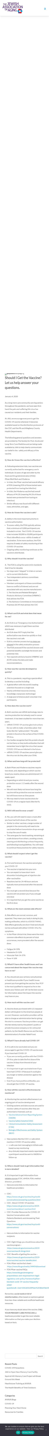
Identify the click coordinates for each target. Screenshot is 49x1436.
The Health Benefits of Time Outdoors (20, 1387)
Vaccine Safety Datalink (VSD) (21, 1121)
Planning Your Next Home (15, 1408)
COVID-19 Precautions (14, 1368)
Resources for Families (14, 1412)
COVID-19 (9, 1403)
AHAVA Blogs (10, 1399)
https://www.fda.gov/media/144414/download (26, 1266)
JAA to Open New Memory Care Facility (21, 1372)
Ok (18, 1432)
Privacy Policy (28, 1432)
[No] (46, 1430)
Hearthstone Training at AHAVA (18, 1383)
